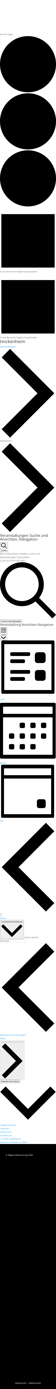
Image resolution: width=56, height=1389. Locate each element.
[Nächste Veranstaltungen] (1, 915)
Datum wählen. (31, 937)
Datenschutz (35, 1383)
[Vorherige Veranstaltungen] (28, 911)
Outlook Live (6, 1135)
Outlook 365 (5, 1132)
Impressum (20, 1383)
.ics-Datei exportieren (10, 1138)
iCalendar (4, 1128)
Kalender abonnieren (10, 1081)
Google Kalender (8, 1125)
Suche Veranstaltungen (11, 621)
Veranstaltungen (8, 346)
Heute (3, 918)
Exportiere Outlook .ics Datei (13, 1142)
